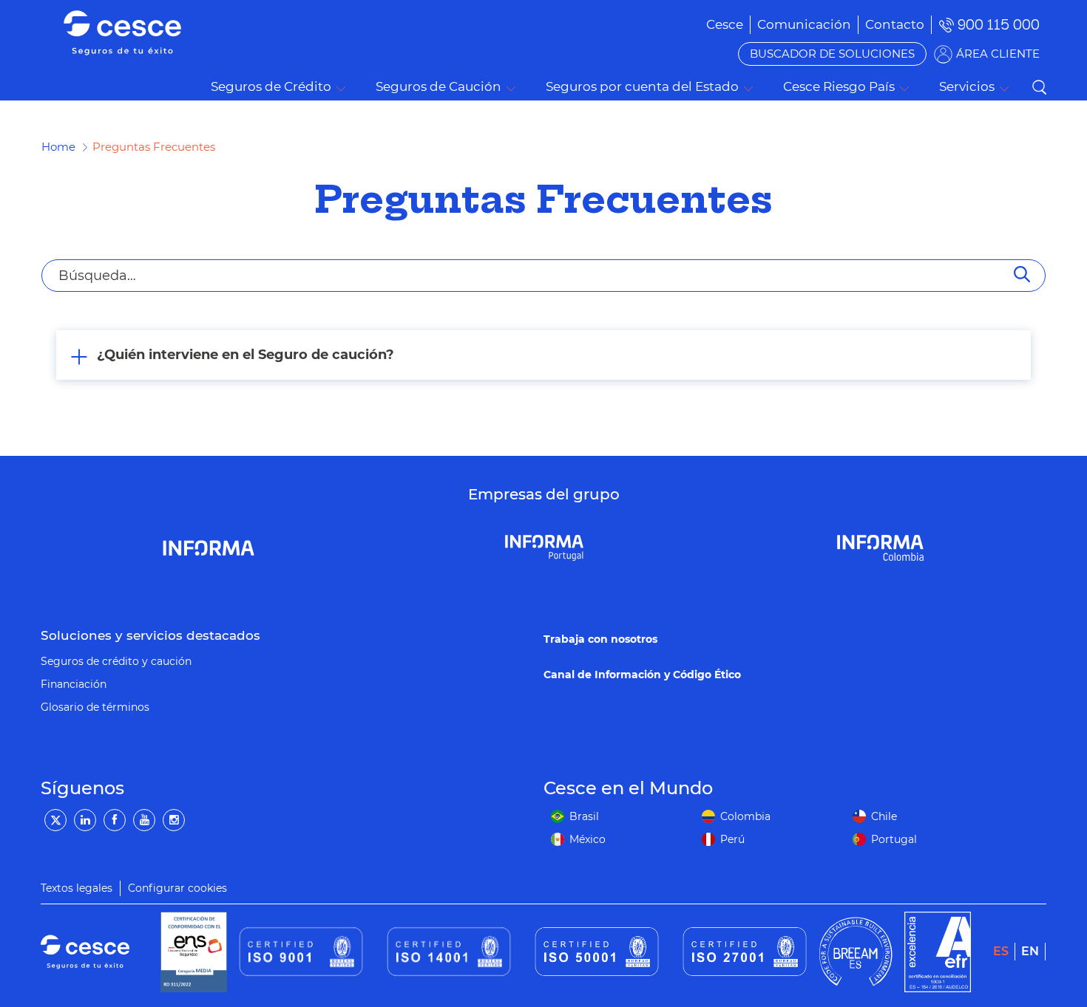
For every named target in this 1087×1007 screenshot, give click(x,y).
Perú (732, 839)
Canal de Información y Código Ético (642, 674)
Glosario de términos (95, 707)
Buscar (1039, 87)
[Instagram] (174, 820)
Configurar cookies (177, 888)
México (587, 839)
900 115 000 (999, 24)
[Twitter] (55, 820)
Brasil (584, 816)
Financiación (73, 684)
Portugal (894, 839)
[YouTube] (144, 820)
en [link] (1030, 951)
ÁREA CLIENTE (998, 54)
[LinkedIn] (85, 820)
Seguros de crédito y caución (116, 661)
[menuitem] (804, 24)
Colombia (745, 816)
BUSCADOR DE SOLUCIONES (832, 54)
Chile (884, 816)
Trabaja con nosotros (600, 639)
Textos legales (76, 888)
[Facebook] (115, 820)
